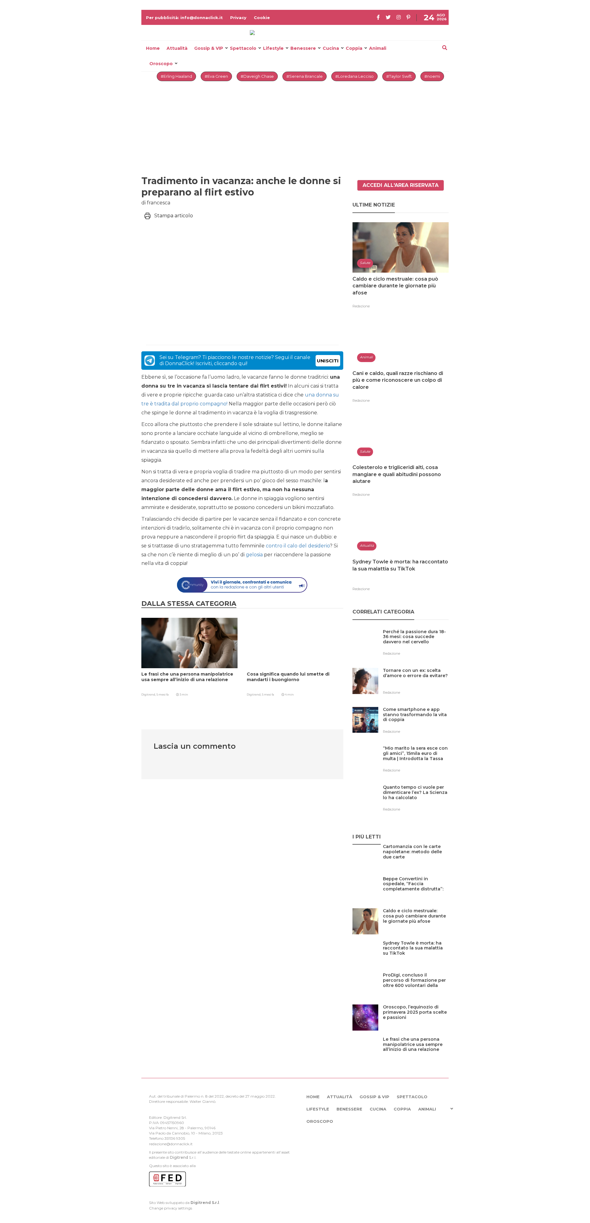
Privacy (238, 17)
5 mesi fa (162, 694)
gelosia (254, 555)
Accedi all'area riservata (401, 185)
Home (153, 48)
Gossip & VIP (208, 48)
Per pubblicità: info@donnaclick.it (184, 17)
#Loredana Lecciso (354, 76)
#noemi (432, 76)
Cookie (262, 17)
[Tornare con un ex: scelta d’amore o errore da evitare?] (416, 683)
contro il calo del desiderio (298, 546)
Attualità (177, 48)
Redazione (361, 306)
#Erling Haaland (176, 76)
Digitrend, (148, 694)
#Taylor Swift (399, 76)
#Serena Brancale (304, 76)
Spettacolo (243, 48)
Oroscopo (161, 63)
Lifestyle (273, 48)
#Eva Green (216, 76)
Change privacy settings (170, 1208)
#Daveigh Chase (257, 76)
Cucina (331, 48)
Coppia (354, 48)
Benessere (303, 48)
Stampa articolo (173, 216)
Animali (377, 48)
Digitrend (179, 1157)
